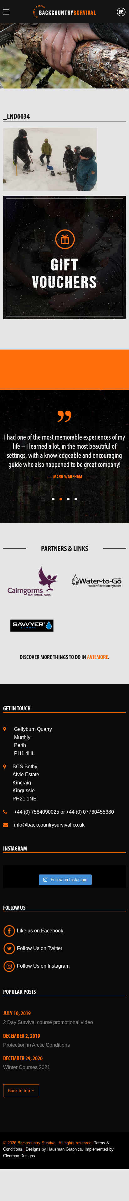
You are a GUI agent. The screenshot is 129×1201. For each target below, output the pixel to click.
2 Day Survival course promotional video (48, 1022)
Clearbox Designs (19, 1155)
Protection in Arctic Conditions (36, 1045)
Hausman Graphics (64, 1149)
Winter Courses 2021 (26, 1067)
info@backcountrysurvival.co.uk (49, 825)
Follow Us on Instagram (43, 966)
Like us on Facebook (39, 930)
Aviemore (97, 657)
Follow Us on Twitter (39, 948)
